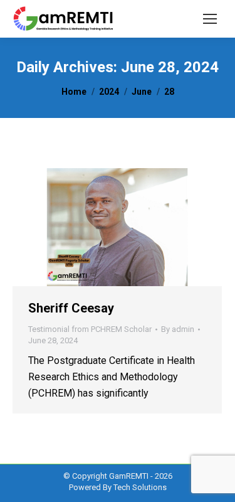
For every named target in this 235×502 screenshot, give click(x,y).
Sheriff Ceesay (71, 308)
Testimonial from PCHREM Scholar (90, 329)
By (177, 329)
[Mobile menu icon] (209, 18)
